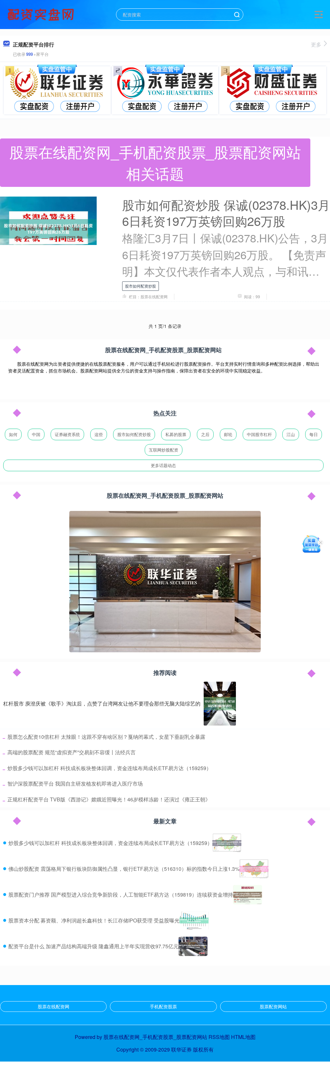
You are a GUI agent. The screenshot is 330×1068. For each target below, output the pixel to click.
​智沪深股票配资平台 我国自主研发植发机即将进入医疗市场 (75, 783)
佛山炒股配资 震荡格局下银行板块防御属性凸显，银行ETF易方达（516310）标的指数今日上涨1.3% (123, 868)
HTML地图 (243, 1037)
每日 (313, 434)
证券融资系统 (67, 434)
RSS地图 (219, 1037)
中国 (36, 434)
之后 (205, 434)
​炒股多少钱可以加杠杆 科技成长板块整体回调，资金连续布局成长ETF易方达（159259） (109, 768)
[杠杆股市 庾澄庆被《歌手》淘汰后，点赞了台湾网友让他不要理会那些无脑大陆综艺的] (220, 704)
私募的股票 (175, 434)
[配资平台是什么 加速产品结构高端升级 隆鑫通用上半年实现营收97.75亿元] (193, 946)
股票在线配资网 (53, 1006)
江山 (290, 434)
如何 (13, 434)
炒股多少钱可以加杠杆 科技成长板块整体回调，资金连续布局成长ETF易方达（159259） (110, 843)
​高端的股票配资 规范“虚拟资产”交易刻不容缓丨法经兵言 (71, 752)
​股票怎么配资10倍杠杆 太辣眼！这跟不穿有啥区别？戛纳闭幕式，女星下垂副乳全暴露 (106, 736)
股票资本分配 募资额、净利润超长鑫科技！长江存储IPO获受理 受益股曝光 (94, 920)
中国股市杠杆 (259, 434)
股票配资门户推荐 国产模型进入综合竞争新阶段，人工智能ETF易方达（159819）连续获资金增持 (120, 894)
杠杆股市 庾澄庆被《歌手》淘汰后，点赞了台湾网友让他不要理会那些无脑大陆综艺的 (101, 703)
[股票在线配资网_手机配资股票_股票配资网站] (41, 14)
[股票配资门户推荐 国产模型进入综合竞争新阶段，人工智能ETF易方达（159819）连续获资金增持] (247, 894)
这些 (98, 434)
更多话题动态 (163, 465)
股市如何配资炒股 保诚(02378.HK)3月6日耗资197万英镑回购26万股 (226, 212)
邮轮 (228, 434)
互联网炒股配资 (163, 450)
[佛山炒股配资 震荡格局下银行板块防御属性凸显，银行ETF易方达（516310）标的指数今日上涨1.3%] (253, 869)
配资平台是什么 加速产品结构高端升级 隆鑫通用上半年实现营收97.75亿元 (93, 946)
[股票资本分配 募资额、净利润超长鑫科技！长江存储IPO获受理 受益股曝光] (194, 920)
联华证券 (181, 1049)
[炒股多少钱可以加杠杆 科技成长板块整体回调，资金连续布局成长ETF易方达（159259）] (226, 843)
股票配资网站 (273, 1006)
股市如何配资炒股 (140, 286)
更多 (316, 44)
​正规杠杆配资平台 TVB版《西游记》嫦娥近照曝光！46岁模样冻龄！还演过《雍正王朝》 (108, 799)
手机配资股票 (163, 1006)
